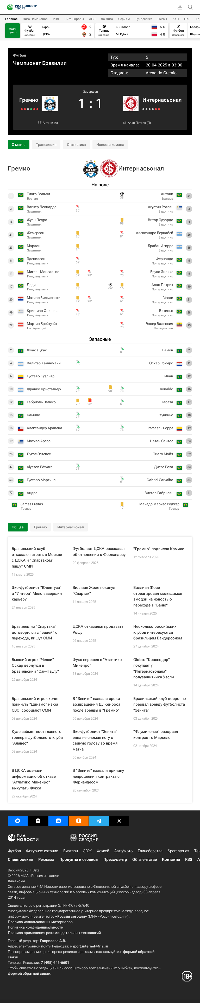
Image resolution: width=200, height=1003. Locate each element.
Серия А (124, 19)
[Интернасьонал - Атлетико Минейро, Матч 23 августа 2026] (143, 109)
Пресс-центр (115, 859)
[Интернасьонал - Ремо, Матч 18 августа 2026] (146, 109)
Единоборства (150, 851)
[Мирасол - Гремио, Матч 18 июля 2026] (25, 109)
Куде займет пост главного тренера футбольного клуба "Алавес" (37, 737)
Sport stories (178, 851)
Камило (33, 415)
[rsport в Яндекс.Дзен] (38, 821)
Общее (18, 527)
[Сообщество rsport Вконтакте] (58, 821)
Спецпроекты (20, 859)
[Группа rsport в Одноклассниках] (79, 821)
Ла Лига (107, 19)
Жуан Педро (37, 220)
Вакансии (16, 881)
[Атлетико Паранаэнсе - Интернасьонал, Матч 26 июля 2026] (156, 109)
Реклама (46, 859)
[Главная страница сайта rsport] (34, 7)
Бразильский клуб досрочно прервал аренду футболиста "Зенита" (159, 704)
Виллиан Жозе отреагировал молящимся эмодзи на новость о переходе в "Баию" (157, 596)
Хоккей (103, 851)
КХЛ (176, 19)
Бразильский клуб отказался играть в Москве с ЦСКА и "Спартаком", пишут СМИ (37, 557)
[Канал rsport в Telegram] (99, 821)
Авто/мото (123, 851)
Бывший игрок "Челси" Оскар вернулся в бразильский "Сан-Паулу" (35, 665)
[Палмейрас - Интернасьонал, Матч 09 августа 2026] (150, 109)
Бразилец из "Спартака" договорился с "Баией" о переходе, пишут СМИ (35, 632)
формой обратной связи (29, 973)
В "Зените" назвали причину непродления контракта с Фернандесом (98, 776)
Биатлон (70, 851)
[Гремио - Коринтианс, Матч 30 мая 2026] (22, 109)
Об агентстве (144, 859)
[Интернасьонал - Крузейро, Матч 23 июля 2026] (159, 109)
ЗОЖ (87, 851)
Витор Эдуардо (160, 220)
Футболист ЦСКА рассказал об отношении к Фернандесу (99, 551)
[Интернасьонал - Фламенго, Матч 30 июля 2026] (153, 109)
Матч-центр (13, 30)
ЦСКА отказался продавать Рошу (98, 629)
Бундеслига (143, 19)
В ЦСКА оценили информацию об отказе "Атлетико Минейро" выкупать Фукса (34, 779)
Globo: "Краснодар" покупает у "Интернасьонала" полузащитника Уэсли (153, 668)
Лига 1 (162, 19)
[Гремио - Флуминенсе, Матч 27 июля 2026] (28, 109)
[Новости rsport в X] (119, 821)
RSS (188, 859)
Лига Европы (74, 19)
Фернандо (164, 259)
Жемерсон (35, 233)
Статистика (76, 144)
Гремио (28, 100)
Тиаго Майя (163, 454)
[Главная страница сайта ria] (8, 7)
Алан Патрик (137, 123)
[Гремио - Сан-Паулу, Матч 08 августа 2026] (31, 109)
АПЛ (92, 19)
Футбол (19, 55)
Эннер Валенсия (159, 324)
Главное (11, 19)
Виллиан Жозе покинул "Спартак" (94, 590)
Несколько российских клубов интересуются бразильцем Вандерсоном (157, 632)
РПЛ (56, 19)
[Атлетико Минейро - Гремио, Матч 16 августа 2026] (34, 109)
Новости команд (110, 144)
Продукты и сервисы (78, 859)
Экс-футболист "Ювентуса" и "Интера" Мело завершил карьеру (37, 593)
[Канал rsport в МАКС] (18, 821)
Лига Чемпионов (35, 19)
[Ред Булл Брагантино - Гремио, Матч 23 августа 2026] (37, 109)
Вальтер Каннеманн (44, 363)
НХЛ (187, 19)
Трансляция (46, 144)
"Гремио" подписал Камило (158, 549)
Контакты (171, 859)
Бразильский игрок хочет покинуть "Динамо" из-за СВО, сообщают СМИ (35, 704)
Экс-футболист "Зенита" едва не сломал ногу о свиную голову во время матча (95, 740)
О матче (19, 144)
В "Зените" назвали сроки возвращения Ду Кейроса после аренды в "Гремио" (96, 704)
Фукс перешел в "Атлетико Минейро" (97, 662)
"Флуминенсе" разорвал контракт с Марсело (155, 734)
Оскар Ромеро (161, 363)
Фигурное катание (42, 851)
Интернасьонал (162, 100)
